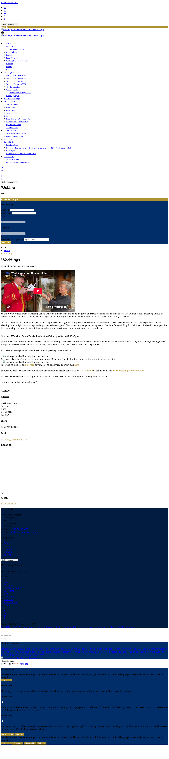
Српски (4, 654)
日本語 (100, 651)
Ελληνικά (54, 648)
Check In (5, 209)
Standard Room (12, 104)
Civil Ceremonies (13, 87)
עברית (42, 651)
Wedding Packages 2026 (16, 75)
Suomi (74, 648)
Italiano (7, 554)
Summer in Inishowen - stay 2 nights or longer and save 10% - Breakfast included (38, 148)
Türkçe (76, 651)
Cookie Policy (102, 627)
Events (9, 66)
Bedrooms (8, 101)
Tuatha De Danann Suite (16, 133)
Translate (23, 663)
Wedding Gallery (13, 90)
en (5, 10)
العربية (68, 648)
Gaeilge (81, 648)
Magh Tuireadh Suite (14, 136)
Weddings (8, 72)
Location (9, 55)
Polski (125, 651)
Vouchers (8, 139)
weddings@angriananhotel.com (128, 370)
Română (151, 651)
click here (29, 364)
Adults (4, 215)
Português (116, 651)
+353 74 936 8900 (9, 2)
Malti (134, 648)
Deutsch (8, 543)
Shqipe (12, 654)
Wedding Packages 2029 (16, 84)
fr (4, 16)
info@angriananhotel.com (14, 439)
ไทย (82, 651)
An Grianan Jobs (12, 159)
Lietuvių (90, 648)
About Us (10, 46)
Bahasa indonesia (30, 651)
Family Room (11, 110)
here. (76, 364)
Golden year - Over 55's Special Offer (21, 153)
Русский (143, 651)
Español (8, 549)
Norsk (57, 651)
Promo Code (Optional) (12, 239)
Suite (8, 113)
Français (8, 551)
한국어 (107, 651)
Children (5, 227)
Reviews (9, 64)
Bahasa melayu (124, 648)
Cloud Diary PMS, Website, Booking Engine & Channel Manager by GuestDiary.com (42, 627)
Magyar (8, 651)
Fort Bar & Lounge (12, 98)
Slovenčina (34, 654)
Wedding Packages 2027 (16, 78)
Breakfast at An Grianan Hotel (18, 119)
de (5, 7)
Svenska (160, 651)
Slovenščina (22, 654)
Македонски (109, 648)
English (7, 546)
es (5, 13)
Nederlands (66, 651)
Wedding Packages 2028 (16, 81)
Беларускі (154, 648)
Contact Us (9, 156)
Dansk (46, 648)
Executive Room (12, 107)
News (8, 69)
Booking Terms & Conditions (17, 162)
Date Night (10, 151)
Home (7, 43)
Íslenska (50, 651)
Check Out (6, 212)
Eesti (61, 648)
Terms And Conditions (122, 627)
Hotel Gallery (11, 52)
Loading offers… (12, 145)
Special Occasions (13, 124)
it (4, 19)
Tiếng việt (133, 651)
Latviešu (98, 648)
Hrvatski (17, 651)
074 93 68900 (86, 370)
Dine (6, 116)
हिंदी (2, 651)
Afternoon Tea (12, 127)
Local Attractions (12, 58)
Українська (90, 651)
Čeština (163, 648)
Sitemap (89, 627)
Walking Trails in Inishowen (17, 61)
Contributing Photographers (20, 93)
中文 (42, 654)
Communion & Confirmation (17, 122)
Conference (9, 130)
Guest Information (16, 49)
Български (143, 648)
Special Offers (10, 142)
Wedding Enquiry (13, 95)
